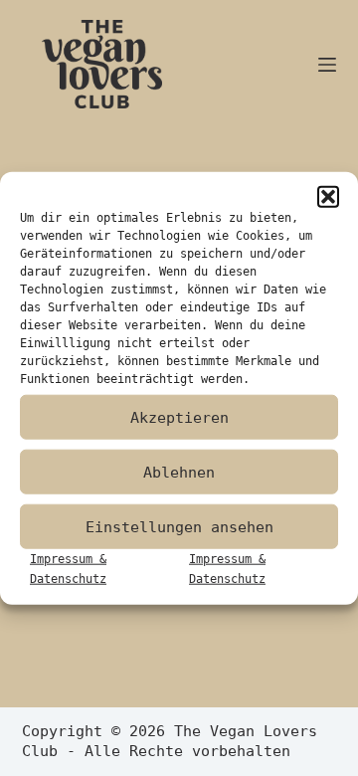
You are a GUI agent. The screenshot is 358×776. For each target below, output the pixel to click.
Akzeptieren (179, 417)
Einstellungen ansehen (179, 526)
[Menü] (327, 65)
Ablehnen (179, 472)
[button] (328, 197)
